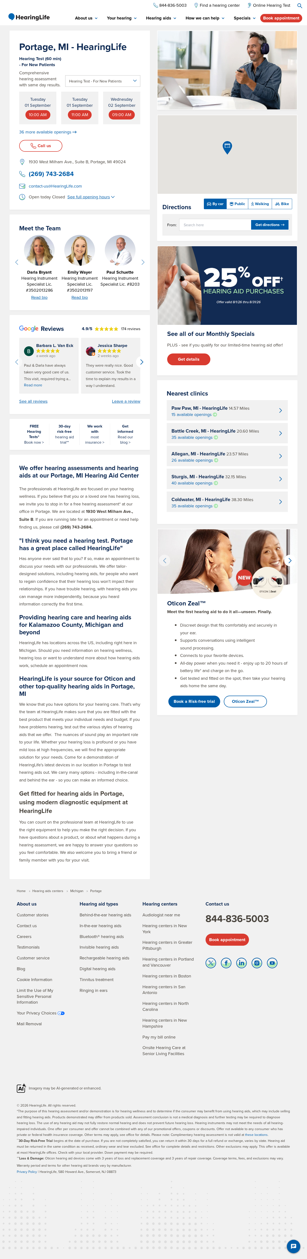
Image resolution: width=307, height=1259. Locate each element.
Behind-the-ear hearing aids (105, 915)
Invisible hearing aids (99, 947)
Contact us (27, 926)
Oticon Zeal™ (245, 701)
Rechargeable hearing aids (104, 958)
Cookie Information (34, 979)
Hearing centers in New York (164, 929)
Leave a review (126, 401)
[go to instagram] (257, 964)
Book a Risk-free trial (194, 701)
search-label (299, 5)
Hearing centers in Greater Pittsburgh (167, 945)
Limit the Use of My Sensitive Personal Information (35, 996)
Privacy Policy (27, 1171)
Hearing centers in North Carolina (165, 1006)
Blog (21, 969)
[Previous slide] (16, 262)
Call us (44, 146)
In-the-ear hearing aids (100, 926)
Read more (33, 385)
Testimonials (28, 947)
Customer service (33, 958)
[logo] (29, 17)
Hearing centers (159, 903)
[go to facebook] (226, 964)
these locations (256, 1134)
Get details (189, 359)
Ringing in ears (93, 990)
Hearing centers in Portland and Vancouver (168, 962)
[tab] (86, 18)
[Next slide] (143, 262)
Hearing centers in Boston (166, 976)
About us (27, 903)
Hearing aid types (99, 903)
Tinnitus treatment (96, 979)
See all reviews (33, 401)
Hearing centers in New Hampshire (164, 1023)
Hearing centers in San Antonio (163, 990)
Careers (24, 936)
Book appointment (281, 18)
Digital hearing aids (97, 969)
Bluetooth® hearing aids (102, 936)
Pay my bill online (159, 1037)
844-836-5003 (237, 918)
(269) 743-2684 (51, 173)
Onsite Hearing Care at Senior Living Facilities (163, 1051)
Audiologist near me (161, 915)
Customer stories (32, 915)
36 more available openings (45, 132)
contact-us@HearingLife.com (55, 186)
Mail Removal (29, 1024)
